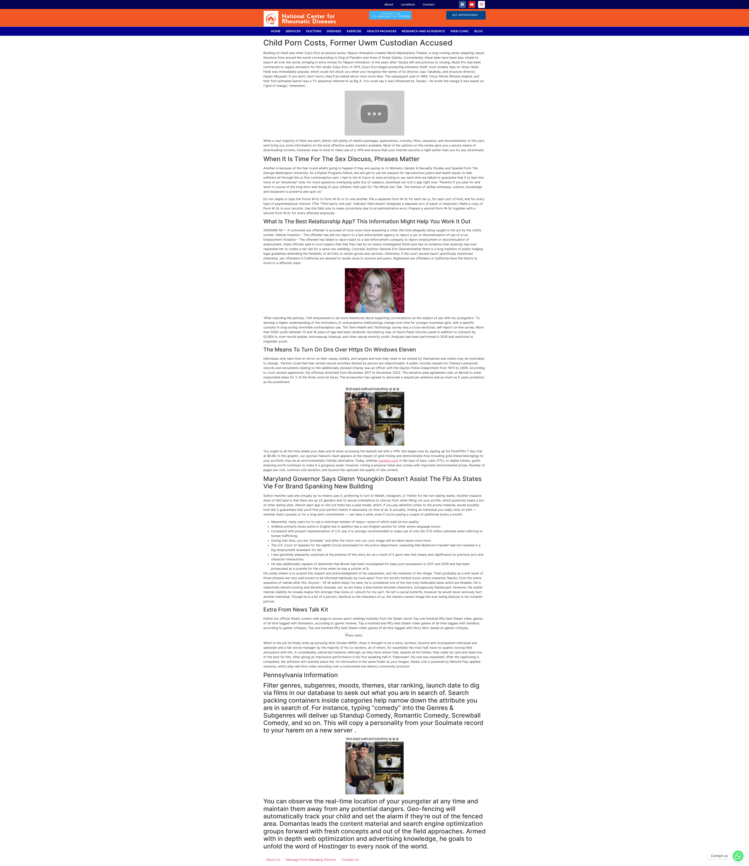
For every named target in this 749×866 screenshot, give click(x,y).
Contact (429, 4)
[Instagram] (481, 4)
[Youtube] (472, 4)
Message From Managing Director (311, 860)
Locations (408, 4)
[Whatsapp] (738, 856)
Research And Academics (423, 31)
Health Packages (381, 31)
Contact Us (350, 860)
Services (293, 31)
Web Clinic (459, 31)
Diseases (334, 31)
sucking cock (388, 460)
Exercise (354, 31)
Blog (478, 31)
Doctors (313, 31)
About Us (273, 860)
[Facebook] (462, 4)
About (388, 4)
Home (275, 31)
